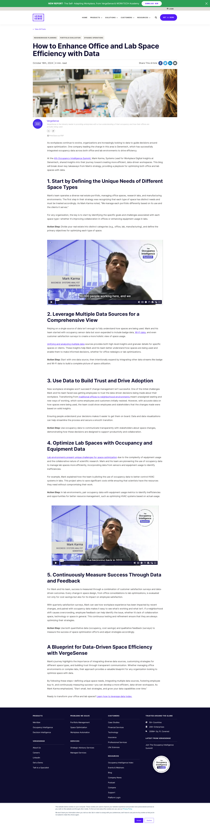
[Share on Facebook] (160, 63)
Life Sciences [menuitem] (114, 747)
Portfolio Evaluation (70, 38)
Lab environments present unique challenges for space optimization (82, 457)
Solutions (110, 17)
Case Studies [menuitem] (113, 722)
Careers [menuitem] (36, 752)
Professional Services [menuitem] (117, 742)
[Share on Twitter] (165, 63)
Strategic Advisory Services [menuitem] (82, 748)
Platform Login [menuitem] (114, 797)
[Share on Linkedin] (170, 63)
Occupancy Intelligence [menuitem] (43, 727)
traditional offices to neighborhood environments (104, 396)
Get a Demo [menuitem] (38, 762)
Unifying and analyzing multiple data (66, 344)
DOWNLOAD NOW (151, 3)
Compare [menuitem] (112, 787)
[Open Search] (156, 17)
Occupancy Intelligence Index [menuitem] (120, 762)
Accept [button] (139, 820)
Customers (126, 17)
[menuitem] (170, 9)
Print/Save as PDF (56, 136)
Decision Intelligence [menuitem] (42, 732)
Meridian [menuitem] (36, 722)
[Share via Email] (175, 63)
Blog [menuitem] (110, 772)
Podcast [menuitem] (111, 782)
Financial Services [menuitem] (116, 727)
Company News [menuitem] (115, 777)
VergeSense (53, 121)
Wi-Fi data (140, 332)
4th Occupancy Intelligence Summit (72, 158)
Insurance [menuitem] (112, 737)
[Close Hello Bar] (206, 3)
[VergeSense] (38, 17)
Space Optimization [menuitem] (78, 727)
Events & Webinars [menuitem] (116, 767)
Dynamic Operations (93, 38)
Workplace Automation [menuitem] (80, 732)
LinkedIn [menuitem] (36, 757)
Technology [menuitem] (113, 732)
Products (95, 17)
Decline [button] (149, 820)
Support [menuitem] (111, 792)
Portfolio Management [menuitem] (80, 722)
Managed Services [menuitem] (78, 752)
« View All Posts (39, 29)
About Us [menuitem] (37, 748)
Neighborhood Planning (45, 38)
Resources (142, 17)
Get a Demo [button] (168, 17)
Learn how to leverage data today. (114, 696)
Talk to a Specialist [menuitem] (41, 767)
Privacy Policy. (127, 809)
